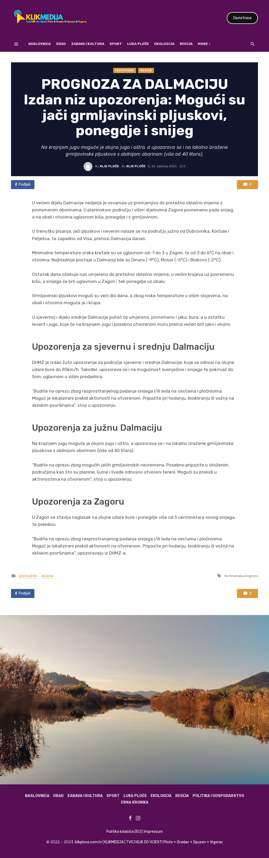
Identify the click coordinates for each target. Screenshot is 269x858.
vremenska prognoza (242, 576)
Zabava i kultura (87, 44)
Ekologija (164, 44)
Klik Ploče (109, 166)
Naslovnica (39, 44)
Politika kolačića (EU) (124, 831)
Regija (186, 44)
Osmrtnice (242, 18)
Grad (61, 44)
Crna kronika (134, 802)
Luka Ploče (138, 44)
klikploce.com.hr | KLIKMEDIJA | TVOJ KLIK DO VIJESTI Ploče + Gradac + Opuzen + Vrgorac (149, 842)
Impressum (153, 831)
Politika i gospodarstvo (218, 796)
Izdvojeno (124, 70)
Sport (116, 44)
